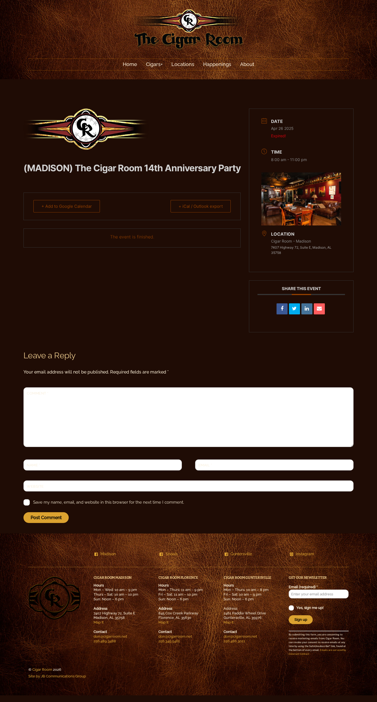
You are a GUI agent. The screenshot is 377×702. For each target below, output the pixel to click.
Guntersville (241, 553)
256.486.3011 (234, 641)
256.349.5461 (169, 641)
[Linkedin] (306, 308)
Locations (182, 64)
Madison (108, 553)
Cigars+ (154, 64)
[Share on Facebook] (282, 308)
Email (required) (303, 587)
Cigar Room (42, 669)
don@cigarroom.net (110, 636)
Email (205, 465)
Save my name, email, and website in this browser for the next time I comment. (108, 502)
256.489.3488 (105, 641)
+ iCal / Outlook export (201, 206)
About (247, 64)
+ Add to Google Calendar (66, 206)
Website (35, 486)
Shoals (172, 553)
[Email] (319, 308)
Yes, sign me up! (309, 608)
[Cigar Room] (188, 50)
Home (130, 64)
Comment (38, 393)
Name (33, 465)
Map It (99, 622)
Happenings (217, 64)
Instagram (305, 553)
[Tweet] (294, 308)
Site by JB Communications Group (57, 676)
